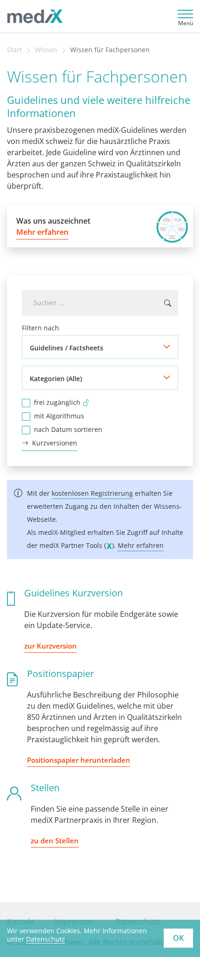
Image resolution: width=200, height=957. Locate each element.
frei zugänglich (57, 402)
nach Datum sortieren (68, 429)
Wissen (46, 50)
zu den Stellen (55, 840)
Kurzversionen (54, 442)
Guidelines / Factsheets (66, 347)
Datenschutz (45, 939)
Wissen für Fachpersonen (110, 50)
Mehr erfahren (141, 545)
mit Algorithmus (59, 415)
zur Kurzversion (50, 645)
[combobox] (100, 303)
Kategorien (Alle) (56, 378)
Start (14, 50)
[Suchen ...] (167, 303)
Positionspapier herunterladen (78, 760)
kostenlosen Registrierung (92, 493)
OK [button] (178, 938)
